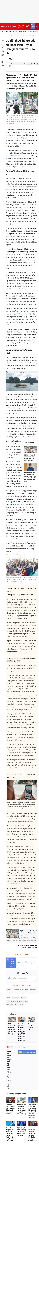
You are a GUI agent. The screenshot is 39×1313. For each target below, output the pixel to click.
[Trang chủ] (2, 31)
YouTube (14, 26)
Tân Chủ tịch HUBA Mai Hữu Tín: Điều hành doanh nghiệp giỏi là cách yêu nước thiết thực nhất (32, 1111)
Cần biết (19, 26)
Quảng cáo (23, 26)
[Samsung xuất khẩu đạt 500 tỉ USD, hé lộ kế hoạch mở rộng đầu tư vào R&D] (10, 1100)
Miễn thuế (9, 1005)
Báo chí (23, 998)
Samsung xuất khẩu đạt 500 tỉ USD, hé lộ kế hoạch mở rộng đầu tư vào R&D (10, 1109)
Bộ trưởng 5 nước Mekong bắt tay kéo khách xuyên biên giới (21, 1131)
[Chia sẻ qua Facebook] (25, 962)
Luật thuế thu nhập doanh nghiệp (17, 1001)
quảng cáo (26, 311)
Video (16, 31)
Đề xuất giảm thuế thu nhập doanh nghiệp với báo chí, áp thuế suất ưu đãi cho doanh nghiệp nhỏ (30, 477)
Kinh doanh (35, 31)
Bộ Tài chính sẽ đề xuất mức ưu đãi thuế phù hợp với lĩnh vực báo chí (29, 457)
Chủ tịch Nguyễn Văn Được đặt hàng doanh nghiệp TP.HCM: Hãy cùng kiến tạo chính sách (10, 1134)
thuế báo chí (19, 1005)
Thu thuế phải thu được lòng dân (31, 1026)
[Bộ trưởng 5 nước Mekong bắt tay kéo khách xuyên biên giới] (21, 1123)
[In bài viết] (2, 65)
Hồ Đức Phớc (10, 156)
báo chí (28, 138)
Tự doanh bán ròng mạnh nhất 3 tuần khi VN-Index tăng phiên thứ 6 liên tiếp (21, 1109)
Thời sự (20, 31)
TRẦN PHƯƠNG (32, 947)
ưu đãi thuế (15, 998)
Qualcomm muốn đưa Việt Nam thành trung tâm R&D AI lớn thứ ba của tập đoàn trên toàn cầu (32, 1134)
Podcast (7, 26)
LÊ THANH (11, 59)
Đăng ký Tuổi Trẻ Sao (33, 26)
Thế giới (24, 31)
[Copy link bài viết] (30, 962)
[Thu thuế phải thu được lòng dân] (31, 1019)
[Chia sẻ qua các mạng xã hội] (34, 962)
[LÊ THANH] (7, 62)
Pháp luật (29, 31)
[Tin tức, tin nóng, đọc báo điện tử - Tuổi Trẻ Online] (2, 26)
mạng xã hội (29, 400)
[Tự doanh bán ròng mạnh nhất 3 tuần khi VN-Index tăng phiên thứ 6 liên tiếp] (21, 1100)
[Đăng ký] (27, 1052)
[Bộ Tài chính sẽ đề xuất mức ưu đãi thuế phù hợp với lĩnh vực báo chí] (12, 1019)
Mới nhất (6, 31)
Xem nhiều (11, 31)
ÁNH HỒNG (30, 945)
